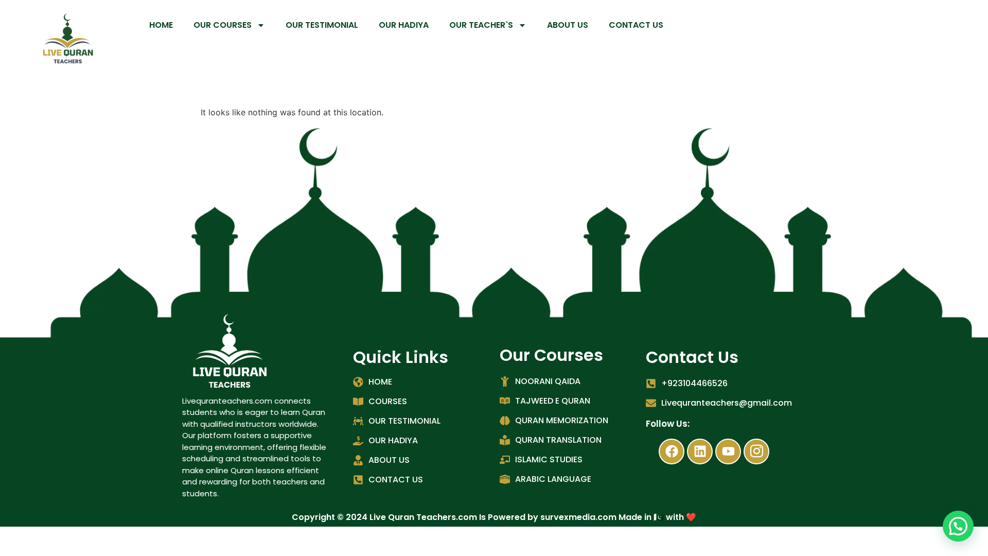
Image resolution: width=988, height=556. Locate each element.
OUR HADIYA (404, 25)
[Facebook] (671, 451)
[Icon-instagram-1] (756, 451)
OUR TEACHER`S (481, 25)
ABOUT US (567, 25)
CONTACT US (636, 25)
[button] (958, 526)
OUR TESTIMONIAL (322, 25)
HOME (161, 25)
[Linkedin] (700, 451)
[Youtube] (728, 451)
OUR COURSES (222, 25)
